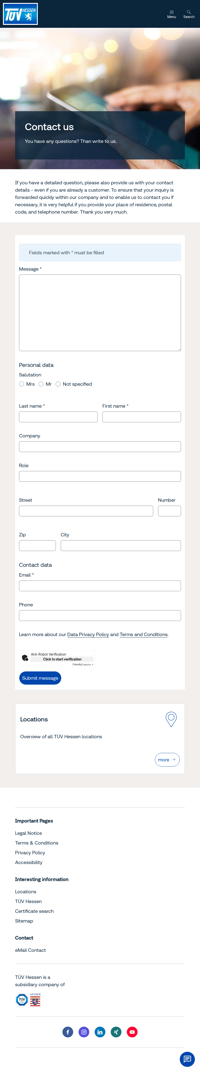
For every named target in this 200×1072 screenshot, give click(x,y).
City (65, 534)
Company (29, 435)
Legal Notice (28, 833)
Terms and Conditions (144, 634)
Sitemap (24, 921)
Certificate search (34, 911)
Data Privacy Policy (88, 634)
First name (115, 406)
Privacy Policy (30, 852)
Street (25, 500)
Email (26, 575)
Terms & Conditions (36, 843)
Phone (26, 604)
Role (24, 465)
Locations (25, 891)
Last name (32, 406)
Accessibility (28, 862)
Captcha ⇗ (83, 664)
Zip (22, 534)
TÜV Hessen (28, 901)
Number (167, 500)
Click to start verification (62, 659)
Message (30, 269)
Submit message (40, 678)
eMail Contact (30, 950)
